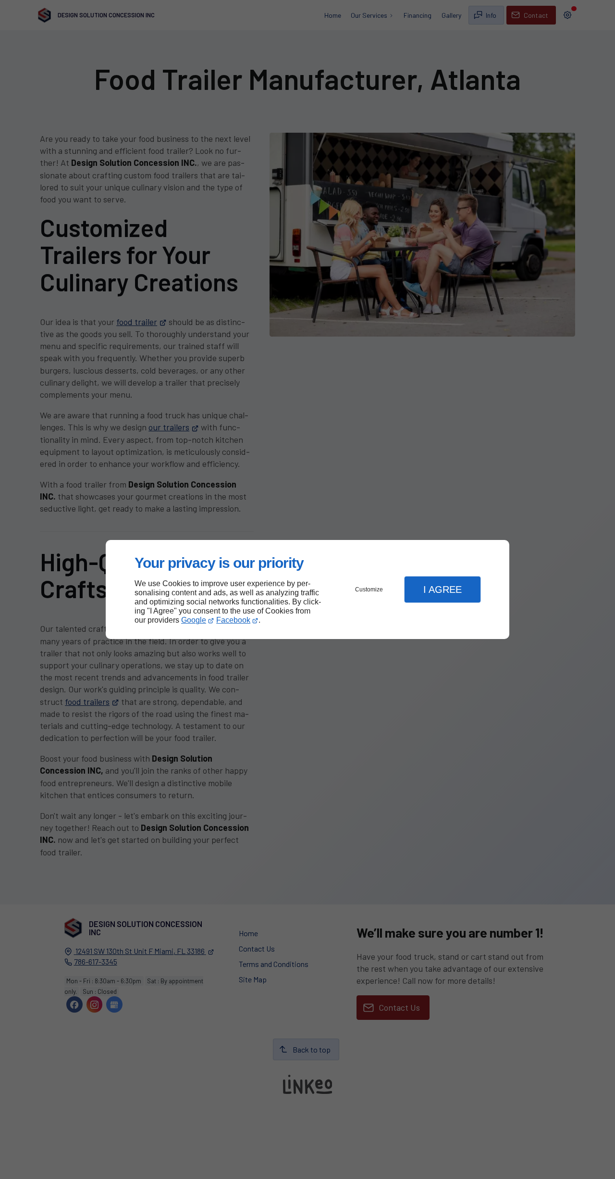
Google (193, 620)
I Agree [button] (442, 589)
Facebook (233, 620)
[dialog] (307, 590)
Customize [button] (369, 589)
